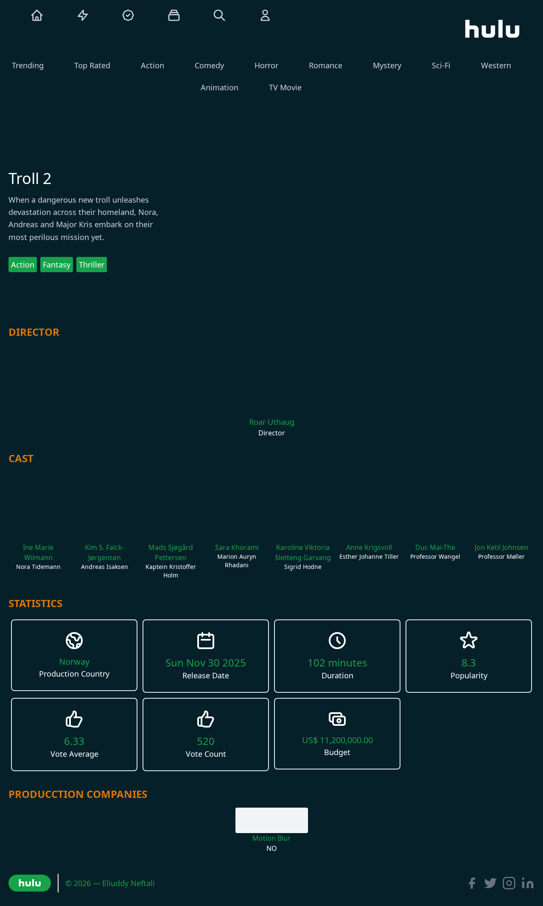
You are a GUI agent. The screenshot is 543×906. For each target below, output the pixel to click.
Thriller (91, 264)
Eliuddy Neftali (128, 883)
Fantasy (56, 264)
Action (22, 264)
